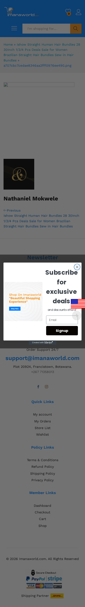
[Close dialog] (77, 267)
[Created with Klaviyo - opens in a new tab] (42, 342)
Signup (62, 330)
